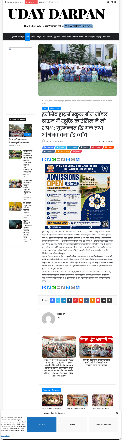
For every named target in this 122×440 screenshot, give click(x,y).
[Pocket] (98, 300)
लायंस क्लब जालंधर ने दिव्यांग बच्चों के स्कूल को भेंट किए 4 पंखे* (27, 187)
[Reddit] (81, 300)
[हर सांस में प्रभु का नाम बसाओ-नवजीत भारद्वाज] (15, 206)
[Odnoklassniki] (92, 300)
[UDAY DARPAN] (61, 18)
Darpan (48, 141)
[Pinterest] (75, 300)
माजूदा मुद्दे (99, 37)
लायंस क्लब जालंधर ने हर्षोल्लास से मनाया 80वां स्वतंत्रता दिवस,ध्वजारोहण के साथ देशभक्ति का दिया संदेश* (27, 161)
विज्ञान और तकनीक (78, 37)
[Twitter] (58, 300)
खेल (44, 37)
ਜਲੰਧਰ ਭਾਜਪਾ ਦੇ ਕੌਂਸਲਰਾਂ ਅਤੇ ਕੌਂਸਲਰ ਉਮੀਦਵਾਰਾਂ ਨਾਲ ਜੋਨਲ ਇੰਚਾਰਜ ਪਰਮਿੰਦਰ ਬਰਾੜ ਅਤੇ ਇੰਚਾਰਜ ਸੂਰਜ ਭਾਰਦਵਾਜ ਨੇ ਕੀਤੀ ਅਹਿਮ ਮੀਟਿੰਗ (80, 2)
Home (45, 101)
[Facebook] (52, 300)
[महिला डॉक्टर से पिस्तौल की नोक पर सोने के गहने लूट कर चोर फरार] (15, 224)
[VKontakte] (86, 300)
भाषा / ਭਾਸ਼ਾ (106, 37)
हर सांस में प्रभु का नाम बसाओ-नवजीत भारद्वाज (27, 207)
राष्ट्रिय (39, 37)
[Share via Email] (103, 300)
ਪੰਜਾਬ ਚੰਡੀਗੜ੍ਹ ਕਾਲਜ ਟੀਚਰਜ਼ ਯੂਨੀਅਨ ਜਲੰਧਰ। (19, 141)
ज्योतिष (64, 37)
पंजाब (27, 37)
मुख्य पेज (14, 37)
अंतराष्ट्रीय (21, 37)
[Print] (109, 300)
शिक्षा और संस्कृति (89, 37)
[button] (117, 413)
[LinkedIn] (63, 300)
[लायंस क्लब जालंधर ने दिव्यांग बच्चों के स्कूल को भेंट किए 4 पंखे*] (15, 183)
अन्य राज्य (49, 37)
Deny (72, 424)
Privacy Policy (5, 436)
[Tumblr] (69, 300)
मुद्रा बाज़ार (57, 37)
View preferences (103, 424)
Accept (41, 424)
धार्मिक (69, 37)
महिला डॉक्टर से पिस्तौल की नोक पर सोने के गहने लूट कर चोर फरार (27, 229)
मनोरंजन (33, 37)
